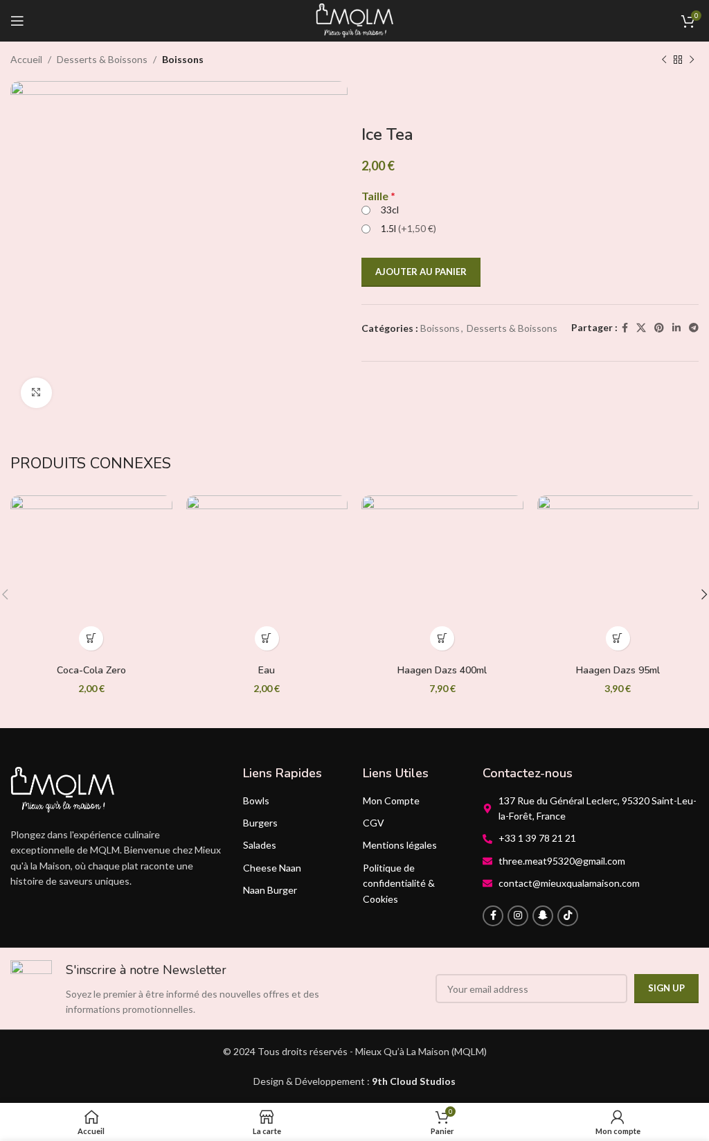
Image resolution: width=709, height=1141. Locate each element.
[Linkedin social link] (676, 328)
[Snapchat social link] (542, 915)
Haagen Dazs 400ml (442, 670)
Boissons (183, 59)
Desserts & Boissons (102, 59)
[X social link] (641, 328)
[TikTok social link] (567, 915)
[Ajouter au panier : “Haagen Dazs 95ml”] (618, 638)
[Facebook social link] (625, 328)
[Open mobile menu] (17, 21)
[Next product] (692, 60)
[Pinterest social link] (659, 328)
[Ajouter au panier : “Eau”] (267, 638)
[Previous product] (664, 60)
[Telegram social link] (694, 328)
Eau (266, 670)
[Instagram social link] (518, 915)
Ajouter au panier (421, 271)
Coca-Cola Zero (91, 670)
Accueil (26, 59)
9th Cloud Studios (414, 1081)
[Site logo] (354, 20)
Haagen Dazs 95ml (618, 670)
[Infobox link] (179, 989)
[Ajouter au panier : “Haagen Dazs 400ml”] (442, 638)
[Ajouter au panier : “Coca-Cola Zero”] (91, 638)
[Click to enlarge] (36, 393)
